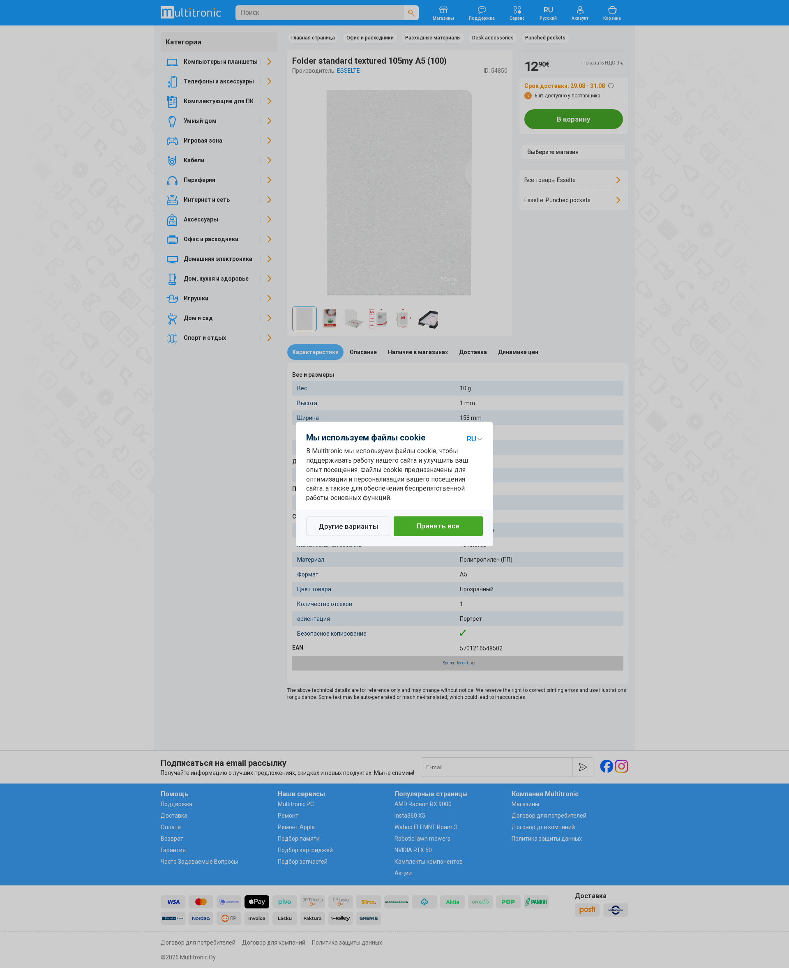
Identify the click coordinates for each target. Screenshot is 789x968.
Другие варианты (348, 527)
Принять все (438, 526)
